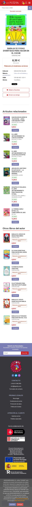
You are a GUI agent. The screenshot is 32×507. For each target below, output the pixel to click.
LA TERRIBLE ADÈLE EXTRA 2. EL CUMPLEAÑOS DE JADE (19, 210)
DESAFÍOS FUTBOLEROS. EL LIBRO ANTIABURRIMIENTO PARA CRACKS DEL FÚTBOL (19, 190)
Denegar (20, 504)
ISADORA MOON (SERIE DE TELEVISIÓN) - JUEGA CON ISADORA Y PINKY (19, 119)
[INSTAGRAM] (19, 375)
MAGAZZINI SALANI (20, 71)
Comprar (15, 130)
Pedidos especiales (16, 419)
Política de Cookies (16, 406)
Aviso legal (16, 398)
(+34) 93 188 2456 (16, 383)
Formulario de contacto (16, 389)
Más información (20, 500)
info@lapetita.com (16, 386)
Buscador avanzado (15, 11)
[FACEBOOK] (12, 375)
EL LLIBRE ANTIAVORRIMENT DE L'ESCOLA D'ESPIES (18, 136)
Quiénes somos (16, 416)
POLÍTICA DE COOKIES (22, 498)
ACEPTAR (12, 504)
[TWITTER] (16, 375)
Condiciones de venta (16, 401)
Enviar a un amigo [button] (14, 95)
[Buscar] (30, 8)
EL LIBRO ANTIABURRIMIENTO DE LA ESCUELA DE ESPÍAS (19, 153)
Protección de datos (16, 404)
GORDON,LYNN (16, 55)
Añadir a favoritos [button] (14, 90)
